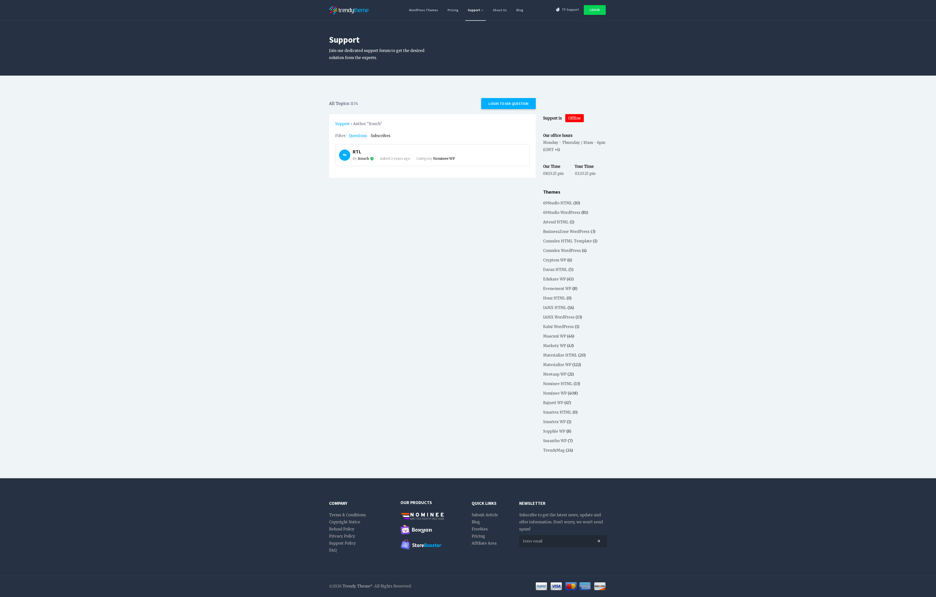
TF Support (570, 9)
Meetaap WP (554, 374)
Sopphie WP (554, 431)
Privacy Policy (342, 536)
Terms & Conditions (347, 515)
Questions (358, 135)
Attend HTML (556, 222)
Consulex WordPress (562, 250)
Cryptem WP (554, 260)
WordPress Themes (423, 10)
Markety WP (554, 345)
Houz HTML (554, 298)
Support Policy (342, 543)
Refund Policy (341, 529)
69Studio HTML (557, 203)
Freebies (480, 529)
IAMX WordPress (559, 317)
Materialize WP (557, 364)
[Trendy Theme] (349, 9)
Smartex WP (554, 421)
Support (474, 10)
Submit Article (485, 515)
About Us (500, 10)
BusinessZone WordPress (566, 231)
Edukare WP (554, 279)
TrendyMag (554, 450)
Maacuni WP (554, 336)
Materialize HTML (560, 355)
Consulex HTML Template (567, 241)
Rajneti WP (553, 402)
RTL (356, 152)
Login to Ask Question (508, 103)
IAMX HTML (554, 307)
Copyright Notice (344, 522)
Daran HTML (555, 269)
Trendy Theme (356, 586)
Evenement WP (557, 288)
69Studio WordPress (561, 212)
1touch (363, 158)
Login (595, 10)
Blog (519, 10)
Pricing (453, 10)
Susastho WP (555, 440)
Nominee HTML (558, 383)
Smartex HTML (557, 412)
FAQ (333, 550)
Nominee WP (444, 158)
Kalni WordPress (558, 326)
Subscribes (380, 135)
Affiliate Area (484, 543)
